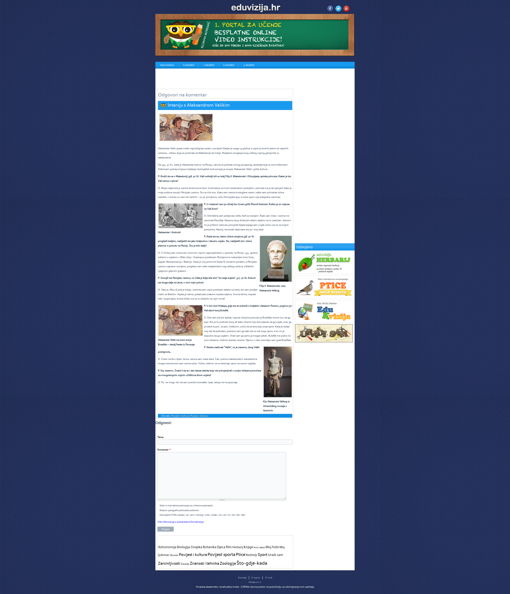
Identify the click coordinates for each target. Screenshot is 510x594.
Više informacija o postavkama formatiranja (180, 521)
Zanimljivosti (169, 563)
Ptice (240, 554)
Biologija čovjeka (189, 547)
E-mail (268, 577)
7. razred (208, 65)
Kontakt (242, 577)
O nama (255, 577)
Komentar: (164, 449)
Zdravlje (185, 563)
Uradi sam (275, 555)
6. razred (228, 65)
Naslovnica (167, 65)
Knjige (248, 547)
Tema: (160, 437)
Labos (262, 547)
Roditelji (251, 555)
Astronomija (167, 547)
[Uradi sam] (324, 341)
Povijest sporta (221, 554)
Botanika (209, 547)
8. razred (188, 65)
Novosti (174, 555)
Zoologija (228, 563)
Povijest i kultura (180, 415)
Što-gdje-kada (251, 563)
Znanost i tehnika (204, 563)
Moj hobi (272, 547)
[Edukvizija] (324, 321)
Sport (262, 554)
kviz (256, 547)
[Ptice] (324, 297)
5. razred (248, 65)
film (229, 547)
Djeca (221, 547)
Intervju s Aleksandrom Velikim (199, 105)
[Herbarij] (324, 272)
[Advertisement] (227, 77)
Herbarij (237, 547)
